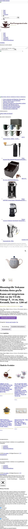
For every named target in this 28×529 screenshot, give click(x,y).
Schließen (2, 42)
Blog (4, 11)
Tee (3, 243)
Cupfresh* (5, 14)
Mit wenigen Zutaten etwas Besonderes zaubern (14, 103)
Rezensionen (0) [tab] (6, 329)
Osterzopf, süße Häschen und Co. (11, 104)
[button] (25, 251)
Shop (4, 13)
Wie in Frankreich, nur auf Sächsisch (11, 100)
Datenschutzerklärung (8, 40)
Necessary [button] (2, 506)
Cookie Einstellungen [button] (12, 479)
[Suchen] (18, 17)
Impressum (5, 38)
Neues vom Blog (21, 96)
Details (21, 306)
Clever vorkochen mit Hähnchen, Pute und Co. (14, 99)
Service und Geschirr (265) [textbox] (13, 48)
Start (4, 10)
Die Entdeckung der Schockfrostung (11, 106)
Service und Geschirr (9, 243)
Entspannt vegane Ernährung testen (11, 107)
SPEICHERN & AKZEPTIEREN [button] (8, 528)
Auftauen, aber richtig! (8, 102)
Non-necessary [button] (3, 517)
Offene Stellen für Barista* (6, 113)
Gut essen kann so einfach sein (10, 108)
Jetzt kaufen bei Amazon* (8, 317)
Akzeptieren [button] (22, 479)
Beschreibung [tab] (5, 326)
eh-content (6, 453)
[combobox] (14, 48)
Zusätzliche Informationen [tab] (17, 326)
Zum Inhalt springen (5, 0)
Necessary (4, 508)
